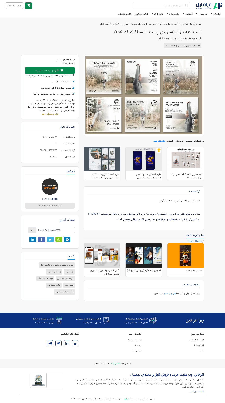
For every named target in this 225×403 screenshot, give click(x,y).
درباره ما (138, 345)
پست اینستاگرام (54, 271)
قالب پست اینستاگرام (147, 24)
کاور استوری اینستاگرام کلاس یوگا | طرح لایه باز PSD (186, 176)
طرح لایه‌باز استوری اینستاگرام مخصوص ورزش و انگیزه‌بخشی (105, 176)
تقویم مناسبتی (124, 14)
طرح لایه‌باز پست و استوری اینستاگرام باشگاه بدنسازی (148, 176)
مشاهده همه (159, 141)
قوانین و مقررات (134, 340)
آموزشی (189, 14)
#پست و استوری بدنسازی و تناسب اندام (182, 45)
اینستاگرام (69, 271)
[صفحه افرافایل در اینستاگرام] (75, 343)
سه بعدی (202, 14)
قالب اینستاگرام (53, 285)
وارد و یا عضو (170, 293)
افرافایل (126, 398)
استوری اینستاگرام (194, 270)
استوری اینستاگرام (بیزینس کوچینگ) (144, 270)
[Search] (186, 5)
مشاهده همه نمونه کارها (50, 205)
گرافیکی (217, 14)
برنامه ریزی (174, 14)
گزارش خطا (199, 345)
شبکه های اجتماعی (65, 278)
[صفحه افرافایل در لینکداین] (67, 343)
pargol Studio (50, 199)
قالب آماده (69, 285)
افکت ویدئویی (141, 14)
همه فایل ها (195, 24)
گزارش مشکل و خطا (50, 114)
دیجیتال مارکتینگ (45, 278)
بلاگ (202, 351)
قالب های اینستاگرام (169, 24)
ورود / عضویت (14, 5)
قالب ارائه (158, 14)
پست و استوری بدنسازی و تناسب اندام (118, 24)
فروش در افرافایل (196, 340)
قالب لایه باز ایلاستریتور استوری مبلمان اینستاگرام (104, 272)
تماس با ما (136, 351)
